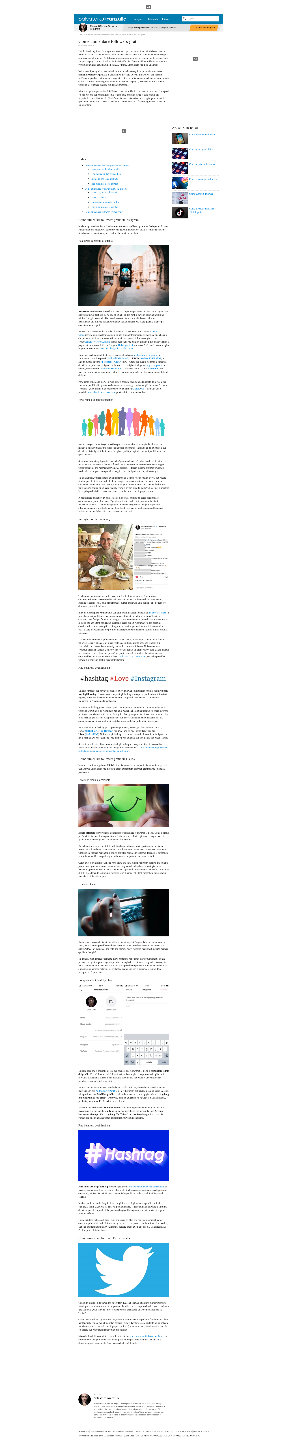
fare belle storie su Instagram (101, 391)
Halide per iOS (125, 345)
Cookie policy (186, 1431)
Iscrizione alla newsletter (123, 1431)
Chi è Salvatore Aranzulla (100, 1431)
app (148, 365)
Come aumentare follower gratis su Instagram (107, 165)
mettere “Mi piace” (157, 612)
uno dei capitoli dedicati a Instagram (146, 1186)
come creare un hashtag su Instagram (111, 750)
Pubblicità (147, 1431)
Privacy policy (173, 1431)
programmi (153, 354)
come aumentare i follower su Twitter (146, 1336)
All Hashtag (90, 731)
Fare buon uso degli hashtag (104, 183)
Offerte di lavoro (159, 1431)
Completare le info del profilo (105, 201)
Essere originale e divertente (104, 192)
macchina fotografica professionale (116, 348)
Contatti (138, 1431)
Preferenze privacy (201, 1431)
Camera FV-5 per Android (97, 341)
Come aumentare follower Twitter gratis (104, 211)
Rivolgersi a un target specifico (106, 173)
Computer (138, 19)
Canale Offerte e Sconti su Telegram (104, 27)
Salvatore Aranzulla (87, 45)
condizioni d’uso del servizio (132, 656)
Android (112, 358)
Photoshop (106, 361)
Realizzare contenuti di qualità (105, 168)
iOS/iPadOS (122, 358)
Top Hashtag (106, 731)
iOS (143, 388)
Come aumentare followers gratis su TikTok (106, 188)
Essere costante (98, 197)
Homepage (84, 1431)
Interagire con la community (104, 178)
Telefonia (153, 19)
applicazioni (139, 354)
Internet (166, 19)
